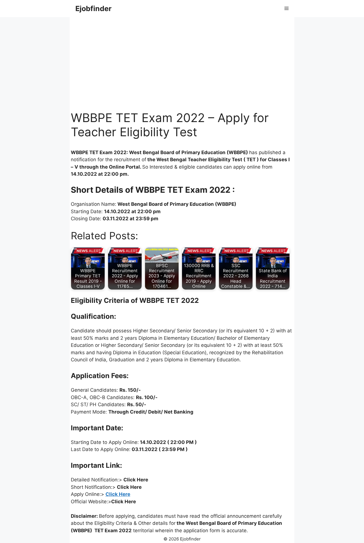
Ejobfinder (93, 8)
